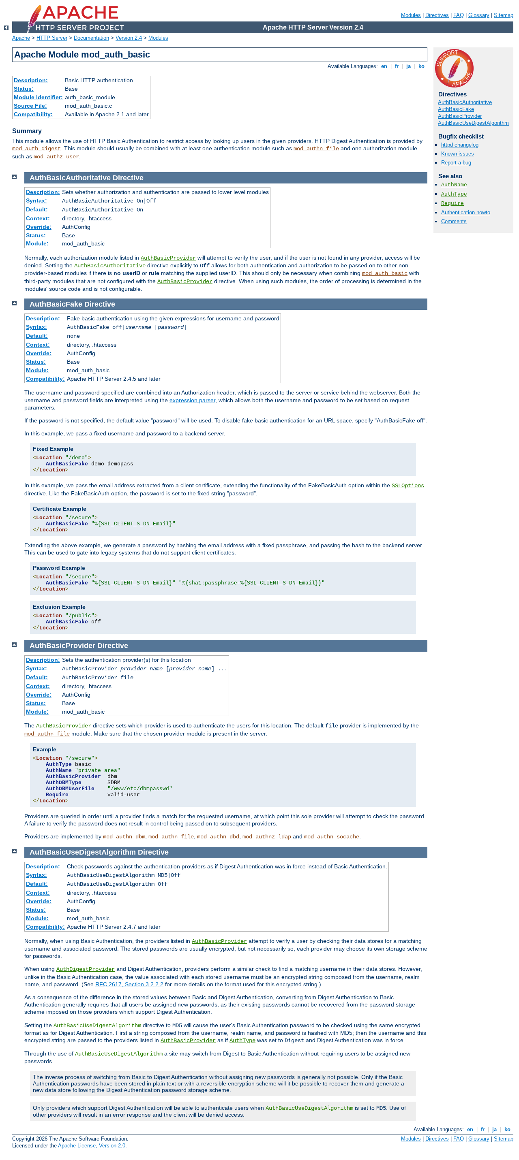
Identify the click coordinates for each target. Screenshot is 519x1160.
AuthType (454, 194)
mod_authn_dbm (124, 837)
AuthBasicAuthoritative (465, 102)
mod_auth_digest (36, 148)
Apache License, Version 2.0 (91, 1146)
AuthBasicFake (456, 109)
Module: (37, 243)
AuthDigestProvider (85, 969)
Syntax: (36, 200)
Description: (31, 80)
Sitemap (503, 15)
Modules (411, 15)
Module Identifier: (38, 97)
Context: (38, 218)
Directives (437, 15)
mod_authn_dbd (218, 837)
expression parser (192, 400)
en (384, 66)
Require (452, 203)
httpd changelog (459, 145)
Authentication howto (465, 212)
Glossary (478, 15)
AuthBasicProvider (460, 116)
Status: (24, 88)
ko (421, 66)
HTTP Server (51, 38)
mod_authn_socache (331, 837)
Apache (21, 38)
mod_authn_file (316, 148)
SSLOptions (408, 485)
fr (396, 66)
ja (408, 66)
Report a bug (456, 163)
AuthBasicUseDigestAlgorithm (473, 123)
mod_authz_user (56, 157)
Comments (454, 221)
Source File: (30, 105)
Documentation (91, 38)
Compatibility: (33, 114)
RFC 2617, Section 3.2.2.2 (129, 984)
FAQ (458, 15)
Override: (38, 227)
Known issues (457, 154)
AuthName (454, 185)
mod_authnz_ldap (266, 837)
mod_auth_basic (384, 273)
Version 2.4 (129, 38)
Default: (37, 209)
